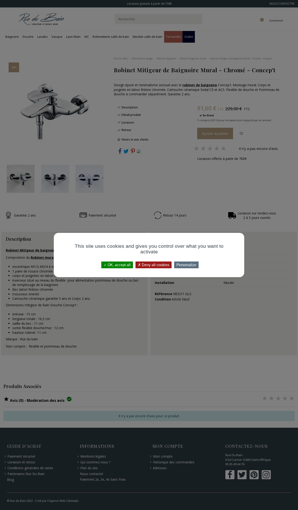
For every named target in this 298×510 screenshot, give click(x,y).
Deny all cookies (155, 265)
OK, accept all (119, 265)
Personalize (186, 265)
